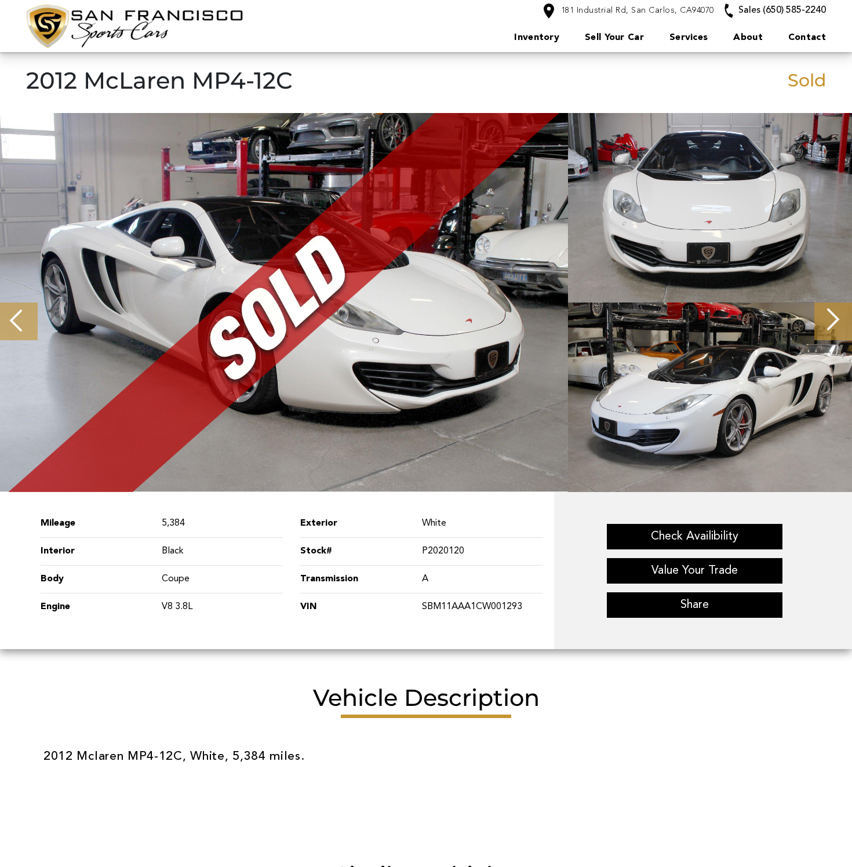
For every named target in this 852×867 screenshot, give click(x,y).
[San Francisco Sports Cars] (183, 26)
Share (694, 605)
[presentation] (19, 321)
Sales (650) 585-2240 (781, 10)
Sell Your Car (614, 37)
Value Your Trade (694, 571)
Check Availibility (694, 536)
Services (688, 37)
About (748, 37)
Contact (807, 37)
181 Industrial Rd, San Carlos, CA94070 (636, 10)
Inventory (536, 37)
